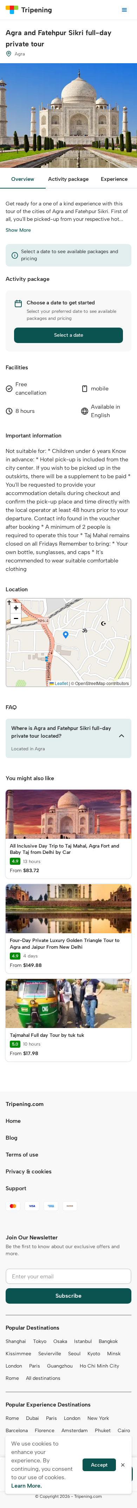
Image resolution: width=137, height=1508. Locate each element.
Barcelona (17, 1431)
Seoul (74, 1354)
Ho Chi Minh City (99, 1366)
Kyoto (93, 1354)
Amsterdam (74, 1431)
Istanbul (83, 1341)
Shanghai (16, 1341)
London (14, 1366)
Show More (18, 230)
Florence (44, 1431)
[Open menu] (124, 10)
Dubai (32, 1418)
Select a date (68, 335)
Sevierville (49, 1354)
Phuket (103, 1431)
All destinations (43, 1378)
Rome (12, 1378)
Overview (22, 179)
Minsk (113, 1354)
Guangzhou (60, 1366)
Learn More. (26, 1485)
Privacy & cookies (29, 1171)
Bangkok (108, 1341)
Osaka (60, 1341)
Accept (99, 1465)
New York (98, 1418)
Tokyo (39, 1341)
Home (13, 1121)
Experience (114, 179)
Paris (34, 1366)
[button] (65, 635)
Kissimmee (18, 1354)
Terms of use (22, 1154)
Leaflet (61, 683)
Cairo (124, 1431)
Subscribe (68, 1295)
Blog (12, 1137)
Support (16, 1188)
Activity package (68, 179)
